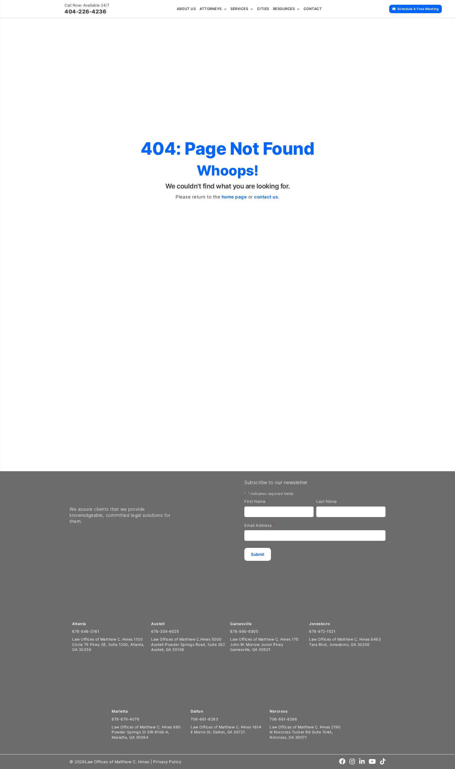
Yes (221, 405)
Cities (263, 9)
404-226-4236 (85, 11)
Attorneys (211, 9)
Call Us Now (21, 451)
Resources (284, 9)
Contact (313, 9)
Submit (261, 442)
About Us (186, 9)
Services (239, 9)
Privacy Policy (167, 761)
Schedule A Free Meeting (418, 9)
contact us (266, 196)
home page (234, 196)
